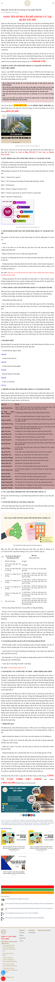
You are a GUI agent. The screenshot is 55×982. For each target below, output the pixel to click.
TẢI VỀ (3, 354)
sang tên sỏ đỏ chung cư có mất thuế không (38, 823)
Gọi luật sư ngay (5, 886)
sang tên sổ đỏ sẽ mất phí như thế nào (41, 824)
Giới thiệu (21, 932)
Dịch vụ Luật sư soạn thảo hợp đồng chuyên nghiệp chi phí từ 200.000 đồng (24, 917)
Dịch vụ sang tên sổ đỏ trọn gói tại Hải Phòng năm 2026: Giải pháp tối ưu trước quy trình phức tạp (29, 909)
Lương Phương (15, 12)
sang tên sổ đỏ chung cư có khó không (20, 823)
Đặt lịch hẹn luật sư (6, 889)
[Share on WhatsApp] (21, 815)
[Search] (53, 3)
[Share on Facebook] (23, 815)
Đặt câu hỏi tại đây (6, 892)
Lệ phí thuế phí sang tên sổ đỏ (17, 667)
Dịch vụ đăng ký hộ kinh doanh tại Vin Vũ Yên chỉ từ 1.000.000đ (21, 913)
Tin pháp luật (32, 932)
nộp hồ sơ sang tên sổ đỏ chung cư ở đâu (14, 821)
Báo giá (21, 935)
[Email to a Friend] (29, 815)
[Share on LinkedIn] (34, 815)
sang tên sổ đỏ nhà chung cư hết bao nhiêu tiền (22, 824)
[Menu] (2, 3)
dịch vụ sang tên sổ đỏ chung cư (29, 820)
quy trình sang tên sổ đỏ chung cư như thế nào (33, 821)
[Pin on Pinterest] (31, 815)
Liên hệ (21, 941)
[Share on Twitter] (26, 815)
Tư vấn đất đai (15, 820)
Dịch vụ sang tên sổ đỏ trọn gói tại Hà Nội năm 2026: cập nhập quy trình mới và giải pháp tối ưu (29, 903)
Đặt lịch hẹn (22, 938)
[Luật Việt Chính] (27, 3)
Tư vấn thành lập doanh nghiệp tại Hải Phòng (17, 899)
